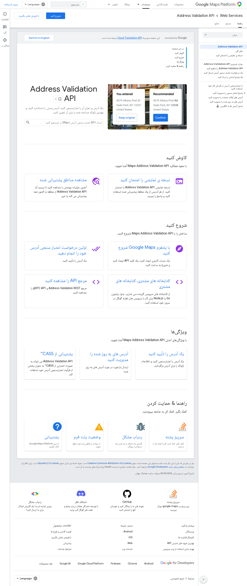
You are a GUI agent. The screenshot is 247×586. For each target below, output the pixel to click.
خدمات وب (127, 548)
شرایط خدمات (64, 548)
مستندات (146, 4)
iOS (131, 537)
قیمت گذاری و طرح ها (61, 531)
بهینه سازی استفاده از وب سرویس (178, 548)
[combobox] (68, 4)
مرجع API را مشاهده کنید (66, 280)
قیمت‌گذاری (162, 4)
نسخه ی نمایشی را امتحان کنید (145, 179)
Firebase (116, 563)
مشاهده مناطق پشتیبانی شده (63, 179)
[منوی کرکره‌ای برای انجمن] (107, 4)
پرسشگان (190, 531)
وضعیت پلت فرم (87, 437)
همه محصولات (45, 563)
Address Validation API (195, 15)
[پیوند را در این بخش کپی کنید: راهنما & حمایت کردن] (142, 403)
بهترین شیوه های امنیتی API (180, 543)
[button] (223, 93)
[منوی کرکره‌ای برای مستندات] (137, 4)
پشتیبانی (51, 437)
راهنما (240, 23)
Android (128, 531)
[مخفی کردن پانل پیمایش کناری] (203, 579)
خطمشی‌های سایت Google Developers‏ (166, 466)
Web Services (231, 15)
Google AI (65, 563)
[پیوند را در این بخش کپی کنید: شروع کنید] (161, 225)
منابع (217, 23)
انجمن (115, 4)
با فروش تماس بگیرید (29, 15)
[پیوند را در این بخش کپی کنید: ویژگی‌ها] (166, 332)
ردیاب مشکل (132, 437)
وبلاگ (127, 4)
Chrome (132, 563)
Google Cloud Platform (91, 563)
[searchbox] (223, 35)
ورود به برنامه (11, 4)
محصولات (179, 4)
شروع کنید (55, 15)
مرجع (228, 23)
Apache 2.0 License (48, 463)
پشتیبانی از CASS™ (57, 353)
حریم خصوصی (177, 578)
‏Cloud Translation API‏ (130, 37)
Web (130, 543)
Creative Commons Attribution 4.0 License (109, 463)
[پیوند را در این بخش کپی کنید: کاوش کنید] (161, 158)
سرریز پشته (174, 437)
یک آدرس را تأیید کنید (166, 353)
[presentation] (105, 157)
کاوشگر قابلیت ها (186, 537)
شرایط (191, 578)
